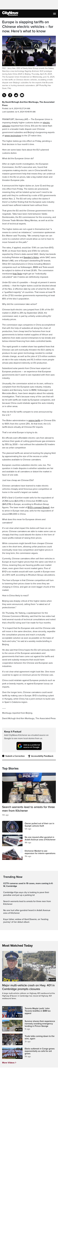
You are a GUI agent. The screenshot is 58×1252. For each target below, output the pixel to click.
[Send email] (22, 95)
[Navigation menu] (55, 14)
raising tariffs (34, 420)
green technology (13, 135)
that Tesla (17, 273)
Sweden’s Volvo (31, 257)
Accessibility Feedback (42, 756)
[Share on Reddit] (16, 95)
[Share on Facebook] (10, 95)
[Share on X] (4, 95)
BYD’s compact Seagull (39, 507)
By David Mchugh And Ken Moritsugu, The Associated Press (28, 104)
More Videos (8, 1062)
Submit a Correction (15, 756)
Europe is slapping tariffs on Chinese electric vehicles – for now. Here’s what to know (27, 26)
